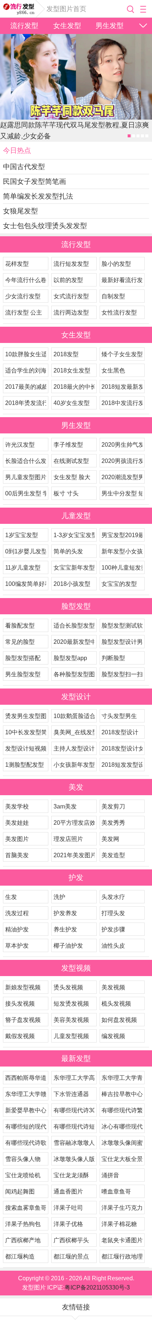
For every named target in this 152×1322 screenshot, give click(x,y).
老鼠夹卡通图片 (121, 1240)
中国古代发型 (24, 167)
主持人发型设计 (73, 748)
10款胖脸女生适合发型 (25, 354)
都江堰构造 (20, 1256)
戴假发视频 (20, 1036)
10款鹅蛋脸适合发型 (73, 716)
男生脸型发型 (23, 674)
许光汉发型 (20, 445)
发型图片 (19, 9)
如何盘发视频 (119, 1020)
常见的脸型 (20, 642)
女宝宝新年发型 (73, 567)
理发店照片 (68, 839)
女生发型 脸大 (71, 477)
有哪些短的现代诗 (25, 1126)
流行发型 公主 (23, 312)
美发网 (110, 839)
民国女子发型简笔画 (34, 181)
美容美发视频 (71, 1020)
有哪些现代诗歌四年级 (25, 1143)
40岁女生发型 (71, 403)
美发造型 (113, 855)
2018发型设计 (119, 732)
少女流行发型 (23, 296)
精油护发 (17, 929)
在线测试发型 (71, 461)
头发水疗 (113, 897)
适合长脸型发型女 (73, 625)
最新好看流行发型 (121, 280)
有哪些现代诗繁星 (121, 1110)
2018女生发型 (71, 370)
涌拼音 (110, 1175)
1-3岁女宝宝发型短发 (73, 535)
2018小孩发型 (71, 584)
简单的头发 (68, 551)
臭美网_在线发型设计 (73, 732)
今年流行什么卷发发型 (25, 280)
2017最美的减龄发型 (25, 387)
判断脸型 (113, 658)
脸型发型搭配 (23, 658)
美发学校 (17, 806)
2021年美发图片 (73, 855)
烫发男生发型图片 (25, 716)
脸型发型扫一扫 (121, 674)
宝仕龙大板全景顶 (121, 1159)
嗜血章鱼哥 (116, 1191)
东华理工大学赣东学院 (25, 1094)
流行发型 (24, 26)
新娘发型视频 (23, 987)
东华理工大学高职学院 (73, 1078)
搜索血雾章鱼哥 (25, 1208)
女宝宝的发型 (119, 584)
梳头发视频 (116, 1003)
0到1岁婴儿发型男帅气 (25, 551)
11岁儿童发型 (23, 567)
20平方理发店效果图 (73, 823)
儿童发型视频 (71, 1036)
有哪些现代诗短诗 (73, 1126)
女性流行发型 (119, 312)
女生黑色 (113, 370)
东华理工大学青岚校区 (121, 1078)
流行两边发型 (71, 312)
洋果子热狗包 (23, 1224)
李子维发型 (68, 445)
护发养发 (65, 913)
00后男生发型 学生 (25, 493)
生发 (11, 897)
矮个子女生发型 (121, 354)
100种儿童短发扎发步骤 (121, 567)
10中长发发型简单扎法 (25, 732)
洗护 (59, 897)
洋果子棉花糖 (119, 1224)
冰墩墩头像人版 (73, 1159)
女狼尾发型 (20, 211)
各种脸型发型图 (73, 674)
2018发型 (66, 354)
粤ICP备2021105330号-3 (97, 1287)
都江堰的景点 (71, 1256)
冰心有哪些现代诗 (121, 1126)
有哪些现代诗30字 (73, 1110)
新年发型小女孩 (121, 551)
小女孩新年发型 (73, 765)
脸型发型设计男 (121, 642)
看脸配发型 (20, 625)
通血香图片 (68, 1191)
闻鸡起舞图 (20, 1191)
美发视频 (113, 987)
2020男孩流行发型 (121, 461)
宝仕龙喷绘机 (23, 1175)
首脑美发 (17, 855)
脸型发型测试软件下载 (121, 625)
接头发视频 (20, 1003)
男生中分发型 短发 (121, 493)
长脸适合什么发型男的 (25, 461)
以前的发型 (68, 280)
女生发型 (67, 26)
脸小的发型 (116, 264)
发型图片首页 (66, 9)
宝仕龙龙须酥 (71, 1175)
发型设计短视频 (25, 748)
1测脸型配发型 (24, 765)
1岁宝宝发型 (21, 535)
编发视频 (113, 1036)
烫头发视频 (68, 987)
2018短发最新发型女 (121, 387)
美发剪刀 (113, 806)
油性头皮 (113, 945)
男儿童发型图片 (25, 477)
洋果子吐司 (68, 1208)
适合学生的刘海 (25, 370)
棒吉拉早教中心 (121, 1094)
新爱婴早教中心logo (25, 1110)
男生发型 (110, 26)
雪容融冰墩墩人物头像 (73, 1143)
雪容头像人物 (23, 1159)
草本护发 (17, 945)
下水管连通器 (71, 1094)
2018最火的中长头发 (73, 387)
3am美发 (65, 806)
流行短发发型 (71, 264)
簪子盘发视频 (23, 1020)
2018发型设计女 (121, 748)
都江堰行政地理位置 (121, 1256)
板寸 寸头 (66, 493)
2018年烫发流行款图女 (25, 403)
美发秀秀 (113, 823)
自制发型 (113, 296)
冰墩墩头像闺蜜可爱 (121, 1143)
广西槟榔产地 (23, 1240)
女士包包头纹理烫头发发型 (45, 226)
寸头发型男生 (119, 716)
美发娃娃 (17, 823)
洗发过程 (17, 913)
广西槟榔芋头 (71, 1240)
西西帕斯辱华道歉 (25, 1078)
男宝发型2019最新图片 (121, 535)
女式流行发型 (71, 296)
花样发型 (17, 264)
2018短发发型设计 (121, 765)
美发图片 (17, 839)
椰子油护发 (68, 945)
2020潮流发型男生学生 (121, 477)
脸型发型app (70, 658)
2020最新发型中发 (73, 642)
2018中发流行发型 (121, 403)
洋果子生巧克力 (121, 1208)
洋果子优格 (68, 1224)
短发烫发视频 (71, 1003)
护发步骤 (113, 929)
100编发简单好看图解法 (25, 584)
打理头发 (113, 913)
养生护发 (65, 929)
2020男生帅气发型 (121, 445)
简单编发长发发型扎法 (38, 196)
